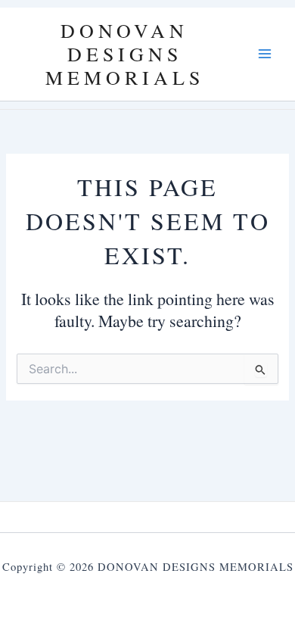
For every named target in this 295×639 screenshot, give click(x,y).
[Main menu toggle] (265, 54)
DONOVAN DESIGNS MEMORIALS (124, 53)
